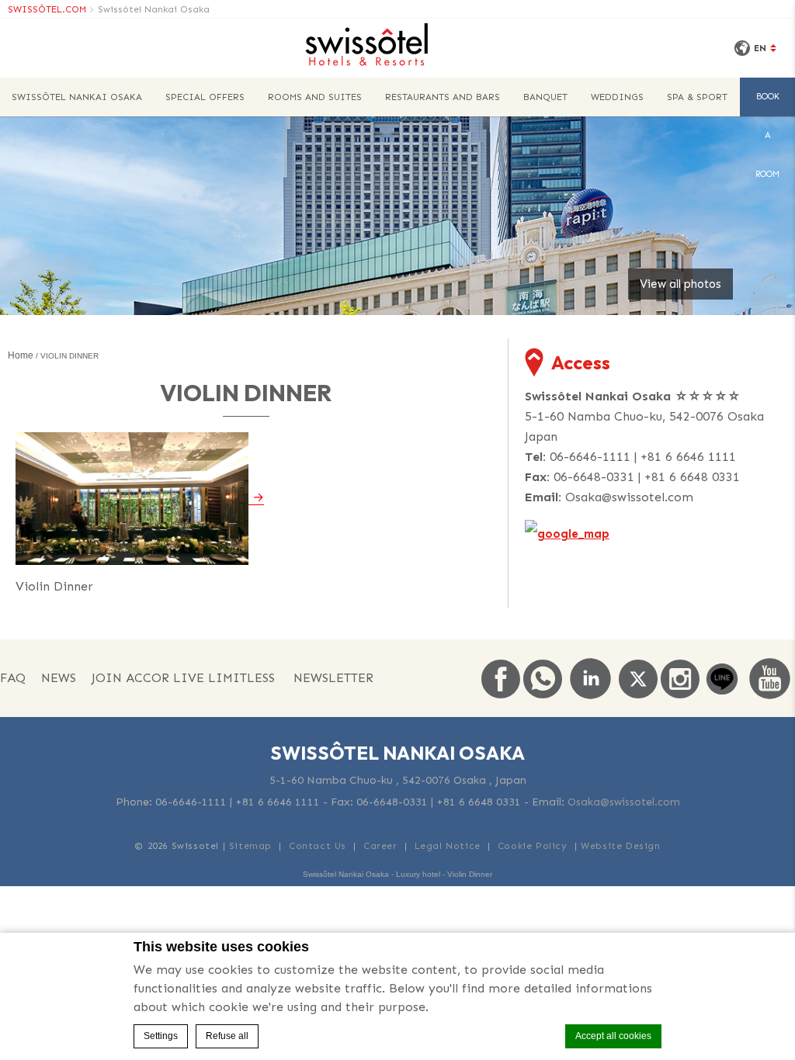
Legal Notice (448, 845)
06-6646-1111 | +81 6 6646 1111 (643, 456)
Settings (161, 1036)
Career (380, 845)
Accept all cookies (613, 1036)
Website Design (620, 845)
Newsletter (333, 677)
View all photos (680, 284)
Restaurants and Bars (442, 97)
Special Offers (205, 97)
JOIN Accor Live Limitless (183, 677)
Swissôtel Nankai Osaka (154, 9)
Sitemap (250, 845)
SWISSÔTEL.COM (47, 9)
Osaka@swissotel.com (629, 497)
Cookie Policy (533, 845)
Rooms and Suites (315, 97)
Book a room (767, 104)
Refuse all (227, 1036)
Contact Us (317, 845)
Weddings (617, 97)
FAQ (13, 677)
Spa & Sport (697, 97)
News (58, 677)
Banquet (545, 97)
